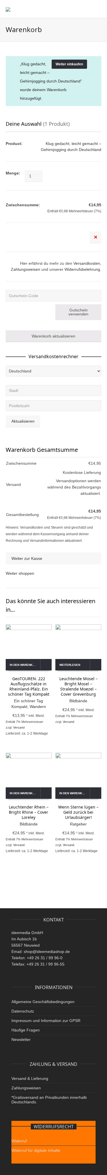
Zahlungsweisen (25, 269)
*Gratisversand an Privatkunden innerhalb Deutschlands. (49, 1099)
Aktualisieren (23, 421)
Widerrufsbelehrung (82, 269)
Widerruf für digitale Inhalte (35, 1150)
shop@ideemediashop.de (47, 951)
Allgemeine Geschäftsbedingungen (42, 1001)
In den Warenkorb (24, 664)
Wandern (38, 706)
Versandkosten (86, 263)
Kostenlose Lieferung (82, 472)
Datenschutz (22, 1011)
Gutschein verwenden (78, 312)
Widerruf (19, 1141)
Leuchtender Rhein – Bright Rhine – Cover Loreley (29, 812)
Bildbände (78, 701)
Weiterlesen (69, 664)
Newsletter (21, 1039)
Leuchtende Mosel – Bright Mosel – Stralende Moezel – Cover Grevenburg (78, 686)
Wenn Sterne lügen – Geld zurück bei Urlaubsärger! (78, 812)
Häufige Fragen (25, 1030)
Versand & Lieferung (29, 1078)
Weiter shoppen (20, 573)
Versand (19, 727)
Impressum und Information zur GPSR (45, 1020)
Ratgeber (78, 824)
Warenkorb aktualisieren (53, 336)
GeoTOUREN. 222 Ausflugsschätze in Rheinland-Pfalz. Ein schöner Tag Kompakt (28, 686)
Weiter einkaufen (69, 64)
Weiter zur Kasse (26, 558)
